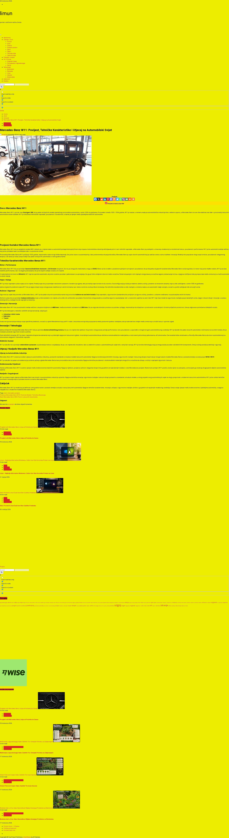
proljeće (57, 606)
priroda (41, 606)
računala (65, 605)
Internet (9, 75)
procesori (46, 605)
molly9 (4, 135)
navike (199, 602)
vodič (142, 605)
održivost (204, 602)
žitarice (183, 605)
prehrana (30, 605)
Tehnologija (7, 67)
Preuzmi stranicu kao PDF (115, 203)
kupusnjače (135, 602)
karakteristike (106, 602)
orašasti (209, 602)
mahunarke (159, 602)
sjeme (84, 606)
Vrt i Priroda (7, 59)
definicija (43, 602)
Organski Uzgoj (12, 61)
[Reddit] (101, 199)
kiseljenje (111, 602)
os (217, 602)
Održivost (7, 79)
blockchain (32, 602)
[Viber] (123, 199)
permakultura (3, 605)
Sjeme (9, 65)
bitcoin (27, 602)
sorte (91, 606)
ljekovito (148, 602)
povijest (17, 393)
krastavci (116, 602)
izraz (98, 602)
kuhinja (127, 602)
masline (164, 602)
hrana (80, 602)
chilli (36, 602)
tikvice (100, 605)
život (187, 605)
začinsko (158, 605)
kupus (130, 602)
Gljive (9, 49)
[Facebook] (95, 199)
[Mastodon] (111, 199)
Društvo (6, 81)
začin (154, 605)
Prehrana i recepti (9, 57)
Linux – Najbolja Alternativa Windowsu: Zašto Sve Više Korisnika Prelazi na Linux (27, 460)
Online (2, 111)
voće (145, 606)
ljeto (152, 602)
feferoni (58, 602)
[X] (98, 199)
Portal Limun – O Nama (11, 826)
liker (139, 602)
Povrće (9, 41)
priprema (36, 605)
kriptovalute (121, 602)
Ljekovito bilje (11, 55)
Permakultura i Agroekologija (16, 63)
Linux (8, 73)
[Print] (129, 199)
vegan (123, 606)
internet (95, 602)
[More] (133, 199)
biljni (24, 602)
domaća (47, 602)
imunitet (88, 602)
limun (6, 13)
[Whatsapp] (120, 199)
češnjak (179, 605)
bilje (15, 602)
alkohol (9, 602)
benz (5, 393)
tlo (103, 605)
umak (107, 605)
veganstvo (138, 605)
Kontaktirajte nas (9, 830)
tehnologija (96, 605)
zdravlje (164, 605)
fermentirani (69, 602)
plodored (9, 605)
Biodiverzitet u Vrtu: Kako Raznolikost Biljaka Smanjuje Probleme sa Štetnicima (26, 808)
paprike (220, 602)
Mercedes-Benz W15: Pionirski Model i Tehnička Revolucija (23, 395)
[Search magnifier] (1, 87)
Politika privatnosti (10, 828)
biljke (18, 602)
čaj (176, 606)
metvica (188, 602)
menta (179, 602)
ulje (105, 605)
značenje (173, 605)
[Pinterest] (107, 199)
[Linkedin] (104, 199)
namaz (192, 602)
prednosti (23, 606)
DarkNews (27, 837)
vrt (151, 605)
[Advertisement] (32, 29)
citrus (39, 602)
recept (69, 606)
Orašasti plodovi (12, 47)
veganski (132, 606)
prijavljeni (11, 404)
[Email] (126, 199)
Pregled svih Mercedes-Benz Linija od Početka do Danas (19, 427)
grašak (77, 602)
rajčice (61, 605)
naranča (196, 602)
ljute (155, 602)
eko (54, 602)
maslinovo (169, 602)
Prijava (2, 567)
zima (169, 606)
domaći (51, 602)
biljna (21, 602)
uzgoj (117, 605)
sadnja (81, 606)
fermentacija (63, 602)
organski (214, 602)
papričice (225, 602)
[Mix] (114, 199)
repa (78, 605)
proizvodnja (52, 605)
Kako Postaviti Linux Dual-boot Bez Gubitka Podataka (18, 493)
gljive (74, 602)
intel (92, 602)
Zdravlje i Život (8, 39)
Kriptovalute (11, 77)
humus (84, 602)
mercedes (11, 393)
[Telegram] (117, 199)
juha (101, 602)
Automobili (10, 69)
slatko (88, 605)
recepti (74, 606)
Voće (8, 43)
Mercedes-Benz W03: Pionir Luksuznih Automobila (18, 397)
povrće (19, 606)
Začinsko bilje (11, 53)
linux (145, 602)
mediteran (174, 602)
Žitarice (9, 45)
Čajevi (9, 51)
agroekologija (3, 602)
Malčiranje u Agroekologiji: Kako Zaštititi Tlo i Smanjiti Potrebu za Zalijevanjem (26, 742)
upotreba (111, 605)
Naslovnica (7, 38)
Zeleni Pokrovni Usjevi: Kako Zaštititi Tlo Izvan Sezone (18, 775)
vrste (148, 606)
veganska (128, 605)
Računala (10, 71)
